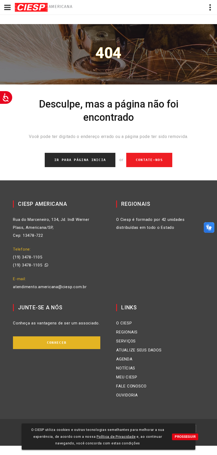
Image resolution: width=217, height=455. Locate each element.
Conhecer (56, 343)
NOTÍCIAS (125, 368)
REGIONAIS (127, 332)
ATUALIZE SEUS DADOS (138, 350)
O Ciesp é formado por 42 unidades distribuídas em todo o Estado (150, 223)
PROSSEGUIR (185, 437)
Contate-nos (149, 160)
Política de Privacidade (116, 437)
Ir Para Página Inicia (80, 160)
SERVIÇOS (126, 341)
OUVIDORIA (127, 395)
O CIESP (124, 323)
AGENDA (124, 359)
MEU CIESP (126, 377)
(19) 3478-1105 (27, 257)
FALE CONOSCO (131, 386)
